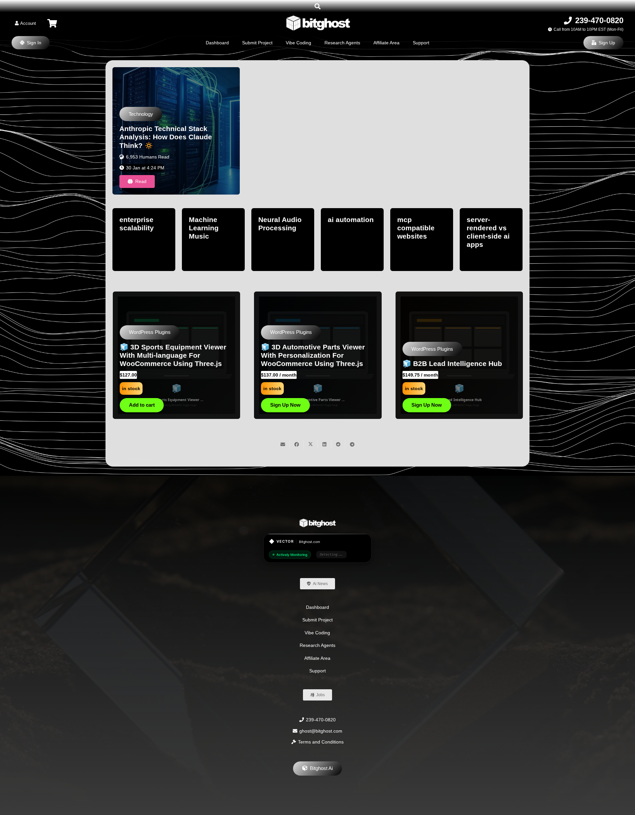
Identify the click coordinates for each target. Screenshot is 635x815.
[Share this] (297, 444)
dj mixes (402, 219)
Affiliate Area (317, 658)
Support (317, 670)
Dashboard (317, 607)
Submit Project (317, 619)
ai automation (133, 219)
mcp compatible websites (198, 228)
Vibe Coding (317, 632)
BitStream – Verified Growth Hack (463, 363)
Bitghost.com (309, 542)
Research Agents (317, 645)
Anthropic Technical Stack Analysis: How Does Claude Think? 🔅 (165, 137)
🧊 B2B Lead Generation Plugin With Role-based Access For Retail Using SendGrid (318, 355)
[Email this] (283, 444)
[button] (317, 6)
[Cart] (52, 23)
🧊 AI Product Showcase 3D (170, 363)
